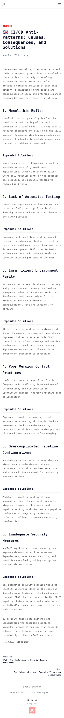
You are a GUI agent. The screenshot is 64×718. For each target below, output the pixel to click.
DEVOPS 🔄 (7, 26)
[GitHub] (28, 700)
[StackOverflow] (36, 700)
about (26, 686)
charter (36, 686)
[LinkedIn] (32, 700)
